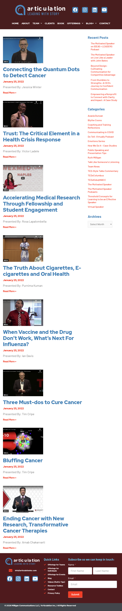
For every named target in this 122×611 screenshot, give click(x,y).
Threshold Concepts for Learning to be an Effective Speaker (102, 199)
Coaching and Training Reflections (99, 126)
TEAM (36, 23)
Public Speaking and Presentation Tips (98, 151)
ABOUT (26, 23)
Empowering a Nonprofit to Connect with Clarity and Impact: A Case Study (104, 97)
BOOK (60, 23)
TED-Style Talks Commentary (103, 170)
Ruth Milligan (94, 157)
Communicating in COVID (101, 132)
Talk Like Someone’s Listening (103, 162)
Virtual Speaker (96, 206)
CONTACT (104, 23)
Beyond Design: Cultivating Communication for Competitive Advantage (103, 70)
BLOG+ (90, 23)
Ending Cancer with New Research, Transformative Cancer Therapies (35, 524)
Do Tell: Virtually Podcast (101, 136)
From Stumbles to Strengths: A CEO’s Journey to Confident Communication (102, 84)
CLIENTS (50, 23)
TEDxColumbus (96, 175)
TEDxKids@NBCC (97, 179)
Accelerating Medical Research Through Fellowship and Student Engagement (41, 203)
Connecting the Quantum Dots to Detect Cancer (41, 72)
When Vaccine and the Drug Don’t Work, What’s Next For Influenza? (38, 338)
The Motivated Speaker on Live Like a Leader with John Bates (103, 57)
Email (72, 578)
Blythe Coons (95, 120)
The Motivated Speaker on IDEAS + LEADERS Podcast (103, 46)
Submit (75, 594)
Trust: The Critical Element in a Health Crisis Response (41, 136)
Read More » (9, 92)
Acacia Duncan (95, 115)
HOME (15, 23)
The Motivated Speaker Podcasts (100, 190)
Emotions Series (96, 141)
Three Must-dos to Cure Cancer (42, 402)
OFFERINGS (73, 23)
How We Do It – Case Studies (102, 145)
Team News (94, 166)
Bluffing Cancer (23, 460)
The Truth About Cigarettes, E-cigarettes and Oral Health (42, 270)
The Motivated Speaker (100, 184)
